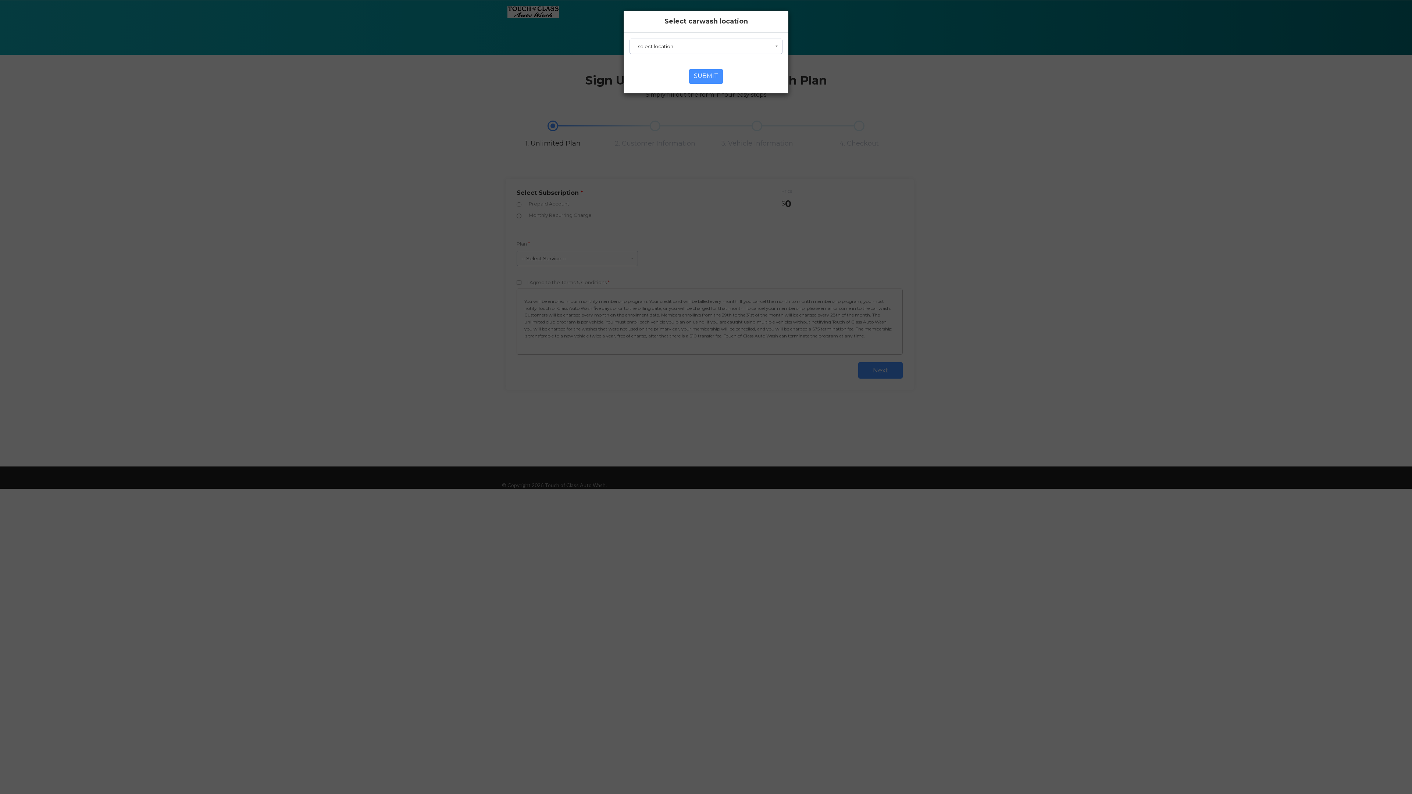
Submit (706, 75)
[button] (706, 46)
